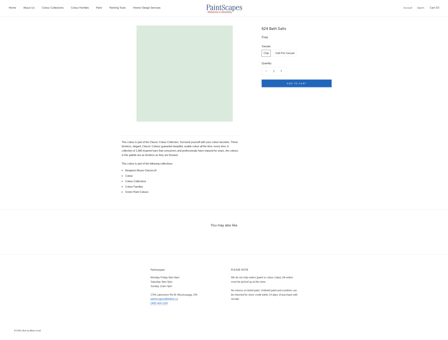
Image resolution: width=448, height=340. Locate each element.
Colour (129, 175)
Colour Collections (53, 7)
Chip (266, 53)
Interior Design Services (146, 7)
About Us (28, 7)
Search (420, 7)
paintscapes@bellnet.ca (164, 298)
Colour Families (80, 7)
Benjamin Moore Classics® (141, 170)
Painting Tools (117, 7)
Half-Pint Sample (285, 53)
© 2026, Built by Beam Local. (27, 330)
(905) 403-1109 (159, 303)
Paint (99, 7)
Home (12, 7)
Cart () (434, 7)
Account (408, 7)
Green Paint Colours (137, 191)
